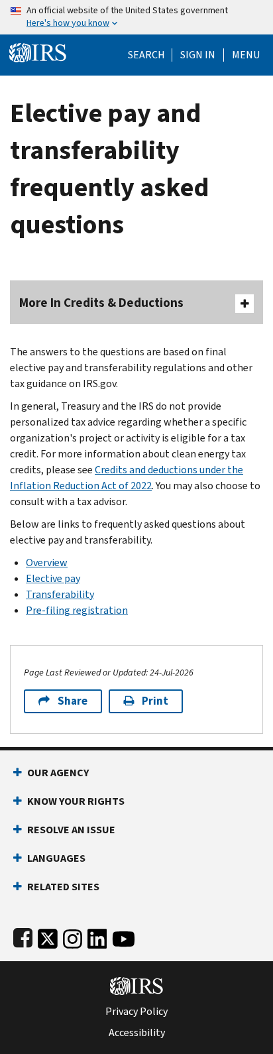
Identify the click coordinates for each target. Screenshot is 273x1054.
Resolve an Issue (71, 830)
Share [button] (72, 701)
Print (155, 701)
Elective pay (53, 578)
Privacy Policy (136, 1011)
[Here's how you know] (136, 17)
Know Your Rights (76, 801)
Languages (56, 858)
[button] (197, 55)
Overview (47, 562)
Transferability (60, 594)
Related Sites (63, 887)
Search (146, 55)
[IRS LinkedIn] (97, 936)
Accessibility (137, 1032)
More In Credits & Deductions (101, 302)
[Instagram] (72, 936)
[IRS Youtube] (123, 936)
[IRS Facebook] (22, 936)
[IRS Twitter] (48, 936)
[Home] (37, 51)
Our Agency (58, 773)
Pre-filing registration (77, 610)
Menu (246, 55)
